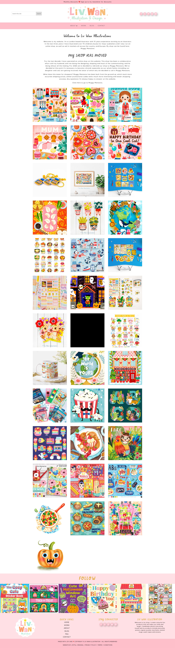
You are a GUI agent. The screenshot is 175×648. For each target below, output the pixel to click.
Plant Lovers (87, 218)
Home (66, 622)
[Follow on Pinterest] (148, 13)
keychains (50, 180)
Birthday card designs (125, 142)
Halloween (87, 293)
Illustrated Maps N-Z (87, 105)
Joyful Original (77, 645)
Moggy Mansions (87, 48)
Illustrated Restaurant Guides (87, 518)
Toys (50, 406)
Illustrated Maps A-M (50, 105)
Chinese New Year (50, 218)
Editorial (87, 481)
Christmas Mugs (50, 368)
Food (50, 518)
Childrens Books (125, 443)
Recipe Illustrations (87, 443)
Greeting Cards (87, 368)
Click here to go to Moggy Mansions (87, 82)
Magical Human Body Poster (125, 105)
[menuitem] (74, 25)
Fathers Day (87, 406)
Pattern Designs (87, 255)
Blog (67, 631)
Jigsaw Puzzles (87, 330)
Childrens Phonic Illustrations (50, 556)
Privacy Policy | (91, 645)
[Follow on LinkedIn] (152, 13)
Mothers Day (50, 142)
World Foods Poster (50, 255)
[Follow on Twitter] (144, 13)
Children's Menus (125, 481)
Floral (125, 518)
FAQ (66, 634)
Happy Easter (50, 330)
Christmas (125, 368)
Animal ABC (125, 406)
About (67, 628)
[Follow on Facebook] (141, 13)
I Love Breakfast (125, 180)
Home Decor (50, 481)
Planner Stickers (50, 293)
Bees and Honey (125, 293)
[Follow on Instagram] (155, 13)
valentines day (87, 142)
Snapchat (50, 443)
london (87, 180)
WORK (66, 625)
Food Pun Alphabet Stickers (125, 330)
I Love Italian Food (125, 255)
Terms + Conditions (105, 645)
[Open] (14, 598)
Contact (67, 637)
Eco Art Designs (125, 218)
